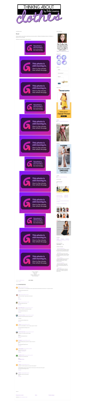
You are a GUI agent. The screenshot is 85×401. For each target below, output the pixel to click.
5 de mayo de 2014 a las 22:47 (30, 331)
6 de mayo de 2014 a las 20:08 (27, 348)
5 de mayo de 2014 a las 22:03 (25, 324)
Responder (19, 291)
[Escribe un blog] (29, 280)
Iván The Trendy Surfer (21, 331)
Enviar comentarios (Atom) (23, 397)
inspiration (67, 239)
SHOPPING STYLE (21, 355)
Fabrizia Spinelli (20, 348)
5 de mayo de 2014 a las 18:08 (29, 315)
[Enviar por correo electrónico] (28, 280)
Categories (49, 28)
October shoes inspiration (60, 262)
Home (35, 28)
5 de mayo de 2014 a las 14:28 (24, 294)
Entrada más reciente (20, 395)
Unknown (19, 324)
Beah (19, 287)
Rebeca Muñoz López (21, 307)
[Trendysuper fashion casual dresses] (64, 117)
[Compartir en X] (30, 280)
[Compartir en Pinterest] (32, 280)
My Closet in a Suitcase (21, 315)
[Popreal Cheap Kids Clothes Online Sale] (62, 121)
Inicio (36, 395)
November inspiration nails (60, 248)
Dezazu (19, 302)
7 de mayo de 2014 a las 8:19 (25, 372)
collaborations (59, 239)
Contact (44, 28)
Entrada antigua (51, 395)
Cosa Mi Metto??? (23, 350)
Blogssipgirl (20, 340)
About (39, 28)
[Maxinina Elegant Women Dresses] (64, 173)
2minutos (19, 372)
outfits (20, 281)
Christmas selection (59, 257)
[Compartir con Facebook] (31, 280)
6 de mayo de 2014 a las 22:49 (29, 355)
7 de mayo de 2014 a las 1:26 (25, 364)
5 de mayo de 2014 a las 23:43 (26, 340)
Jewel (19, 294)
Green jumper (59, 252)
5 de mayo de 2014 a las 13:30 (24, 287)
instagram (62, 239)
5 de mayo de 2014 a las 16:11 (29, 307)
